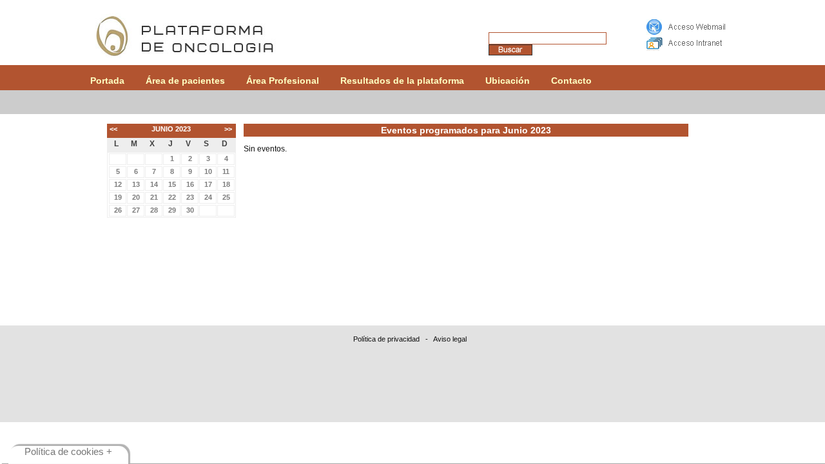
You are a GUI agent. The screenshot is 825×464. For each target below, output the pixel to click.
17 (208, 184)
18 (226, 184)
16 (190, 184)
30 (190, 210)
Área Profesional (282, 80)
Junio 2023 (171, 129)
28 (154, 210)
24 (208, 197)
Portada (107, 80)
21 (154, 197)
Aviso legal (450, 339)
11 (225, 171)
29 (172, 210)
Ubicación (507, 80)
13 (136, 184)
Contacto (571, 80)
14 (154, 184)
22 (172, 197)
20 (136, 197)
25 (226, 197)
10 (208, 171)
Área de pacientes (185, 80)
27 (136, 210)
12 (118, 184)
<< (113, 129)
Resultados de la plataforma (402, 80)
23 (190, 197)
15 (172, 184)
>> (228, 129)
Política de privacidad (386, 339)
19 (118, 197)
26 (118, 210)
